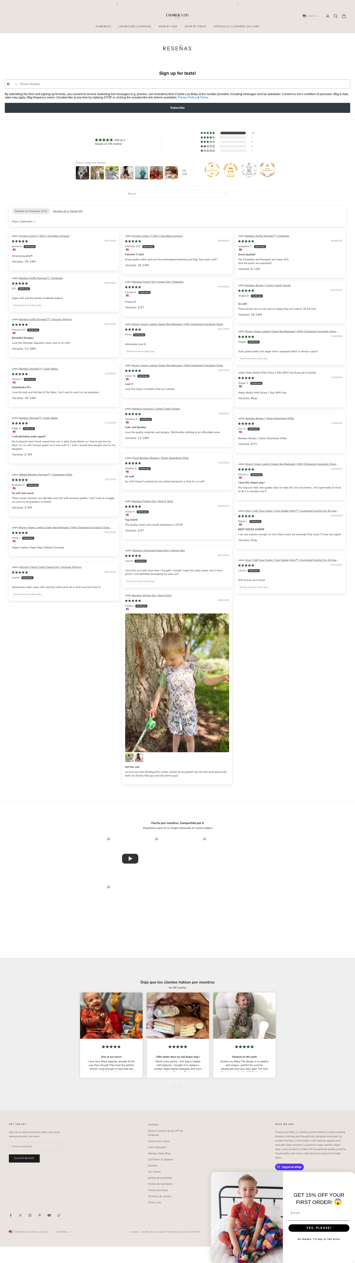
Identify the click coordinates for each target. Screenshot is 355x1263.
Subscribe (177, 107)
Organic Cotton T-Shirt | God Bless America (44, 236)
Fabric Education (157, 1147)
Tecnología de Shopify (183, 1232)
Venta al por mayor (159, 1141)
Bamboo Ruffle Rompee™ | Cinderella (267, 236)
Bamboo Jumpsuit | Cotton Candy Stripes (156, 409)
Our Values (154, 1171)
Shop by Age (168, 26)
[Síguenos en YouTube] (49, 1215)
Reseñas (153, 1165)
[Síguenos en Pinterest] (39, 1215)
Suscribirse (24, 1158)
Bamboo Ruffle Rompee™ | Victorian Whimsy (45, 319)
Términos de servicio (159, 1196)
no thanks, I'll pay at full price (319, 1239)
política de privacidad (160, 1178)
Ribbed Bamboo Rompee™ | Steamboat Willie (45, 474)
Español (63, 1232)
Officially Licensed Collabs (236, 26)
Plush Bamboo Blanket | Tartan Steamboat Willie (160, 458)
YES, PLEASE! (319, 1228)
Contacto (153, 1124)
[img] (110, 140)
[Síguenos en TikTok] (59, 1215)
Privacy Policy (187, 97)
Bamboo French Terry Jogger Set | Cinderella (157, 282)
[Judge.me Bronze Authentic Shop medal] (267, 169)
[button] (208, 133)
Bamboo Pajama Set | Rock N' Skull (152, 501)
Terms (204, 97)
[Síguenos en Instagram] (30, 1215)
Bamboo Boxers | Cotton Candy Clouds (268, 285)
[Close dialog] (351, 1176)
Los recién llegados (135, 26)
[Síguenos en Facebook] (11, 1215)
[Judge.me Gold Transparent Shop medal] (212, 169)
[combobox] (11, 84)
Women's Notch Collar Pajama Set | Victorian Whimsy (50, 567)
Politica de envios (158, 1190)
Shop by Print (196, 26)
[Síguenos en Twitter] (20, 1215)
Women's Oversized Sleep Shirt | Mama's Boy (158, 550)
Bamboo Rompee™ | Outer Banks (38, 369)
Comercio (103, 26)
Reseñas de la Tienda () (67, 211)
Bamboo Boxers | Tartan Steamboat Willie (269, 418)
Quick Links (154, 1202)
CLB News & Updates (160, 1159)
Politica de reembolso (160, 1184)
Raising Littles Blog (159, 1153)
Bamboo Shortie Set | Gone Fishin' (152, 595)
